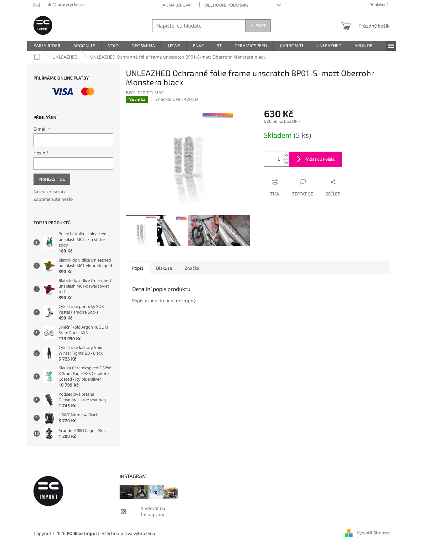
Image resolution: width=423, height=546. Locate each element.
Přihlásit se (52, 179)
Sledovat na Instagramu (153, 511)
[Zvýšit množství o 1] (286, 155)
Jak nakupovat (177, 5)
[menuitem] (47, 46)
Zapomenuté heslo (53, 199)
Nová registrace (50, 192)
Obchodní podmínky (227, 5)
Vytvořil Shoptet (373, 533)
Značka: (176, 99)
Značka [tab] (192, 268)
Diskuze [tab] (164, 268)
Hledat (258, 25)
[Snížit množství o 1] (286, 162)
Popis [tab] (137, 268)
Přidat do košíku (320, 159)
